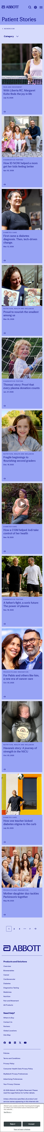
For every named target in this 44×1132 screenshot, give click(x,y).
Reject (12, 1124)
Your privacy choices (22, 1129)
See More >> (8, 1112)
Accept (31, 1124)
